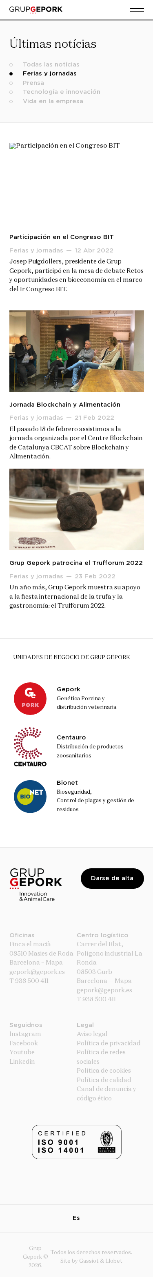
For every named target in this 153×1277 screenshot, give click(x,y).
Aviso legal (92, 1034)
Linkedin (22, 1062)
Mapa (54, 963)
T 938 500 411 (29, 981)
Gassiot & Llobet (100, 1261)
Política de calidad (104, 1080)
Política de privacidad (109, 1043)
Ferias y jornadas (50, 74)
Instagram (25, 1034)
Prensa (33, 83)
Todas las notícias (51, 65)
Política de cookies (104, 1071)
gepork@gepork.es (104, 990)
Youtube (22, 1052)
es (76, 1218)
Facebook (23, 1043)
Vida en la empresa (53, 101)
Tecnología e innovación (61, 92)
